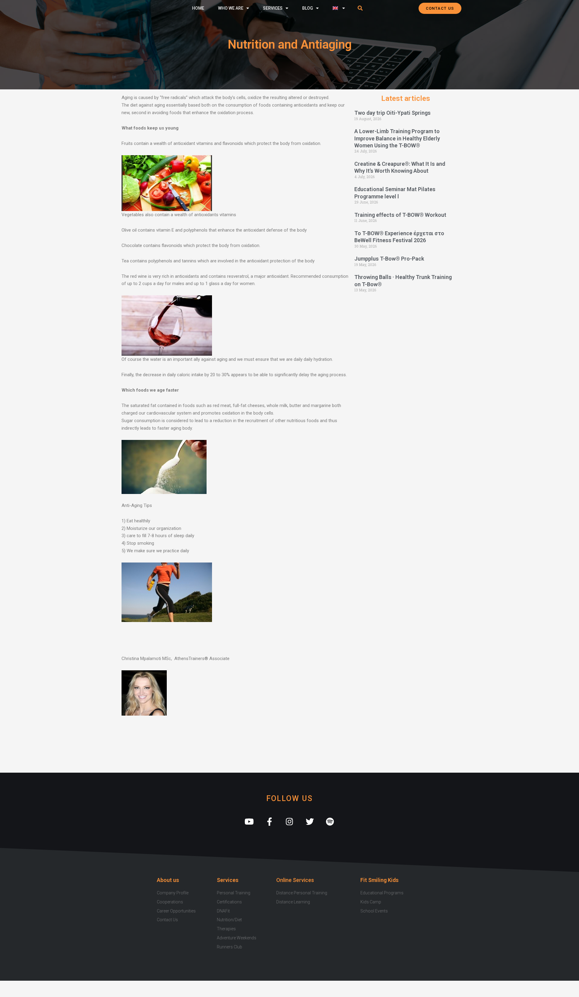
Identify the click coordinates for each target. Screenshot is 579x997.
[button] (360, 8)
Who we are (230, 8)
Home (198, 8)
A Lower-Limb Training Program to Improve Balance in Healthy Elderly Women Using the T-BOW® (397, 138)
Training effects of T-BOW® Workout (400, 215)
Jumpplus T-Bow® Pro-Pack (389, 258)
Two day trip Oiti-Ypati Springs (392, 113)
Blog (307, 8)
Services (273, 8)
